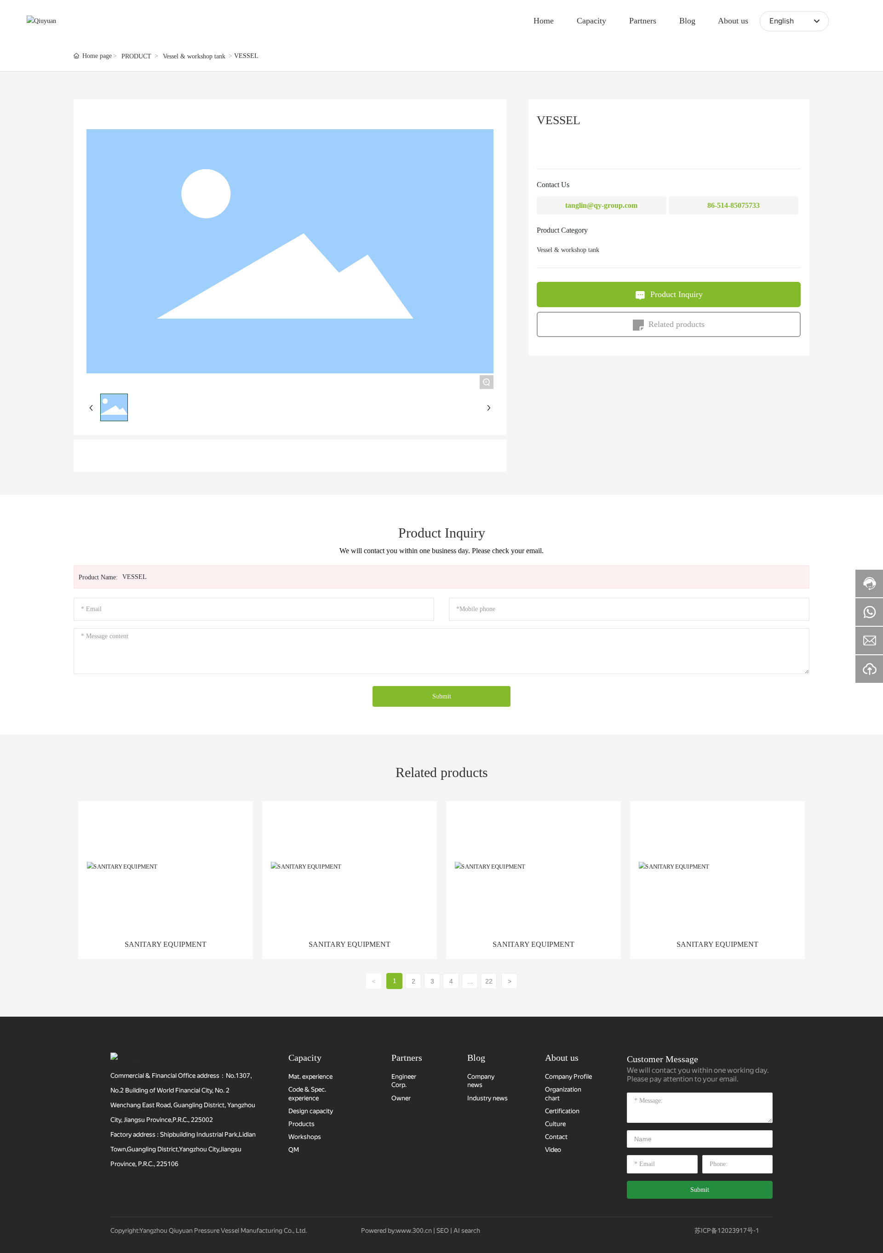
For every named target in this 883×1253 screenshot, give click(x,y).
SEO (442, 1230)
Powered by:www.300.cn (396, 1230)
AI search (466, 1230)
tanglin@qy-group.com (601, 205)
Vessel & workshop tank (194, 56)
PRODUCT (136, 56)
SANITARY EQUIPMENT (165, 944)
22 (489, 981)
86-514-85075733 (733, 205)
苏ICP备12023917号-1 (726, 1230)
